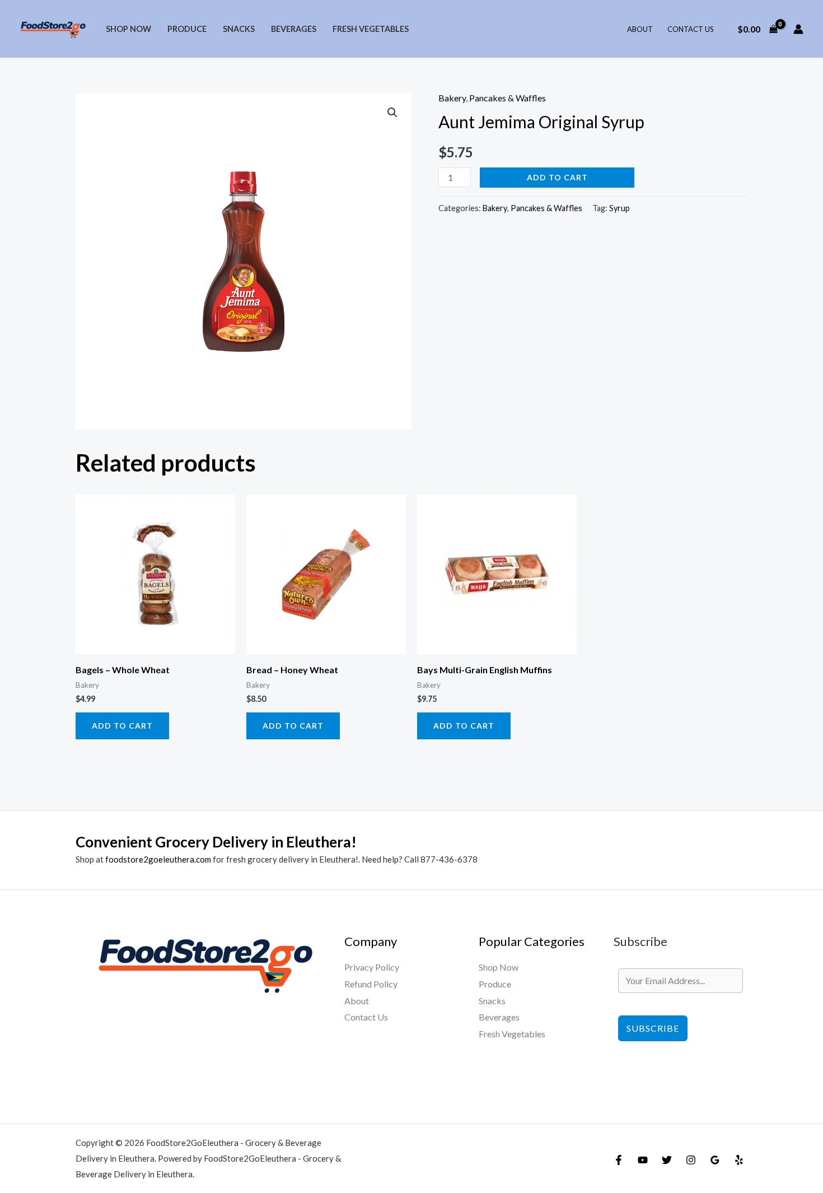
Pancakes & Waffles (507, 97)
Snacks (239, 29)
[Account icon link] (798, 29)
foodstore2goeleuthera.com (158, 859)
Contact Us (690, 29)
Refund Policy (371, 983)
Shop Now (128, 29)
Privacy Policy (371, 967)
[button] (392, 112)
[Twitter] (667, 1160)
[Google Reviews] (715, 1160)
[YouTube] (643, 1160)
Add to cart (557, 177)
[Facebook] (619, 1160)
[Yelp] (739, 1160)
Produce (187, 29)
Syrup (619, 208)
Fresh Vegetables (371, 29)
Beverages (293, 29)
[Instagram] (691, 1160)
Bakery (452, 97)
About (640, 29)
